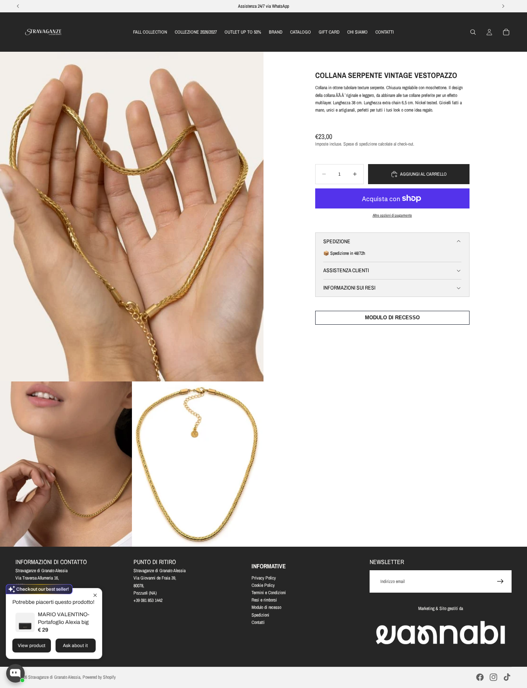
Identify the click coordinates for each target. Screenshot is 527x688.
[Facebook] (480, 677)
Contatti (258, 622)
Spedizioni (260, 615)
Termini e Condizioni (269, 593)
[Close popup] (95, 595)
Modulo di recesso (266, 607)
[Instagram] (493, 677)
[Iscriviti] (500, 581)
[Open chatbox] (15, 673)
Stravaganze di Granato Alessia (54, 677)
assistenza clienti (346, 270)
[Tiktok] (507, 677)
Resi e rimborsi (264, 600)
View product (32, 645)
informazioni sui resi (349, 287)
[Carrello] (506, 32)
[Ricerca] (473, 32)
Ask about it (75, 645)
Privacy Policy (264, 577)
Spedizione (336, 241)
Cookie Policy (263, 585)
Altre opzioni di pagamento (392, 215)
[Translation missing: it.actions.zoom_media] (132, 216)
